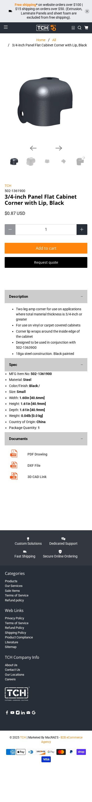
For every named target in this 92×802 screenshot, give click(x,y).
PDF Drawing (37, 454)
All (54, 40)
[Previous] (33, 148)
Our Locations (14, 674)
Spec (13, 364)
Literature (11, 642)
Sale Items (12, 591)
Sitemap (10, 647)
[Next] (59, 148)
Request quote (46, 262)
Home (40, 40)
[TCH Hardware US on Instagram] (18, 713)
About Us (11, 665)
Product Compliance (19, 637)
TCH (8, 186)
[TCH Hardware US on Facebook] (7, 713)
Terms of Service (16, 595)
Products (11, 581)
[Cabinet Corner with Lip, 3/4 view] (46, 99)
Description (18, 296)
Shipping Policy (15, 632)
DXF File (33, 465)
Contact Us (12, 670)
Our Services (14, 586)
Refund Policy (14, 628)
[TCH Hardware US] (46, 28)
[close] (87, 11)
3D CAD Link (36, 477)
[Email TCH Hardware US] (28, 713)
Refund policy (14, 600)
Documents (18, 439)
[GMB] (34, 713)
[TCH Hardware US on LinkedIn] (23, 713)
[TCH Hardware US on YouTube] (12, 713)
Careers (10, 679)
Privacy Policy (14, 618)
